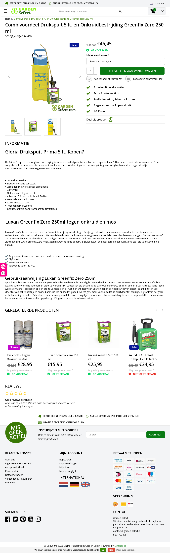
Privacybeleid (12, 471)
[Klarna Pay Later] (140, 474)
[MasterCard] (118, 481)
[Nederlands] (151, 3)
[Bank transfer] (129, 461)
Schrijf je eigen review (18, 36)
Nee (111, 550)
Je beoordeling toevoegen (19, 406)
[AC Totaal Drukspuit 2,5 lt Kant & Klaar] (144, 334)
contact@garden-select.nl (126, 531)
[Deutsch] (74, 486)
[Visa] (118, 488)
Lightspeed (120, 545)
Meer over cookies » (126, 550)
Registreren (65, 459)
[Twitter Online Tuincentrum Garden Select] (15, 520)
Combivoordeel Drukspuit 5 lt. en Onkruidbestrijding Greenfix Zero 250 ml (53, 18)
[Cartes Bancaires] (151, 461)
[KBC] (129, 474)
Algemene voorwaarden (18, 463)
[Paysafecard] (151, 481)
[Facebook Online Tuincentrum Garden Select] (7, 520)
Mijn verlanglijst (67, 471)
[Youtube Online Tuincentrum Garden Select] (30, 520)
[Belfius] (140, 461)
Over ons (10, 459)
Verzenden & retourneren (18, 478)
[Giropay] (151, 467)
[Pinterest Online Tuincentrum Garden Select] (23, 520)
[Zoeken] (120, 11)
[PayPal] (140, 481)
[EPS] (129, 467)
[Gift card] (140, 467)
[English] (85, 486)
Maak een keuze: (97, 55)
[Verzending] (115, 504)
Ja (103, 550)
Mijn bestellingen (68, 463)
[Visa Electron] (129, 488)
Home (8, 18)
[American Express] (118, 461)
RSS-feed (10, 482)
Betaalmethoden (14, 474)
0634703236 (120, 534)
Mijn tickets (65, 467)
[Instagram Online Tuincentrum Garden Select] (38, 520)
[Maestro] (151, 474)
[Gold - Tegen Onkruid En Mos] (23, 334)
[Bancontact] (129, 481)
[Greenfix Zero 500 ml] (104, 334)
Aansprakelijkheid (14, 467)
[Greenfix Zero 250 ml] (63, 334)
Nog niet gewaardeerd (19, 370)
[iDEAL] (118, 474)
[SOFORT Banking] (118, 467)
